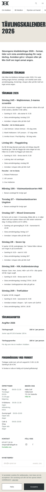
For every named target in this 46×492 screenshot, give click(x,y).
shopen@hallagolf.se (9, 445)
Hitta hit (27, 397)
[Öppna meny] (42, 3)
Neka (12, 487)
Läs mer (15, 480)
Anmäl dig (37, 463)
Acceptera (34, 487)
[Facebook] (33, 444)
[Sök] (36, 3)
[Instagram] (26, 444)
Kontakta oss (6, 447)
